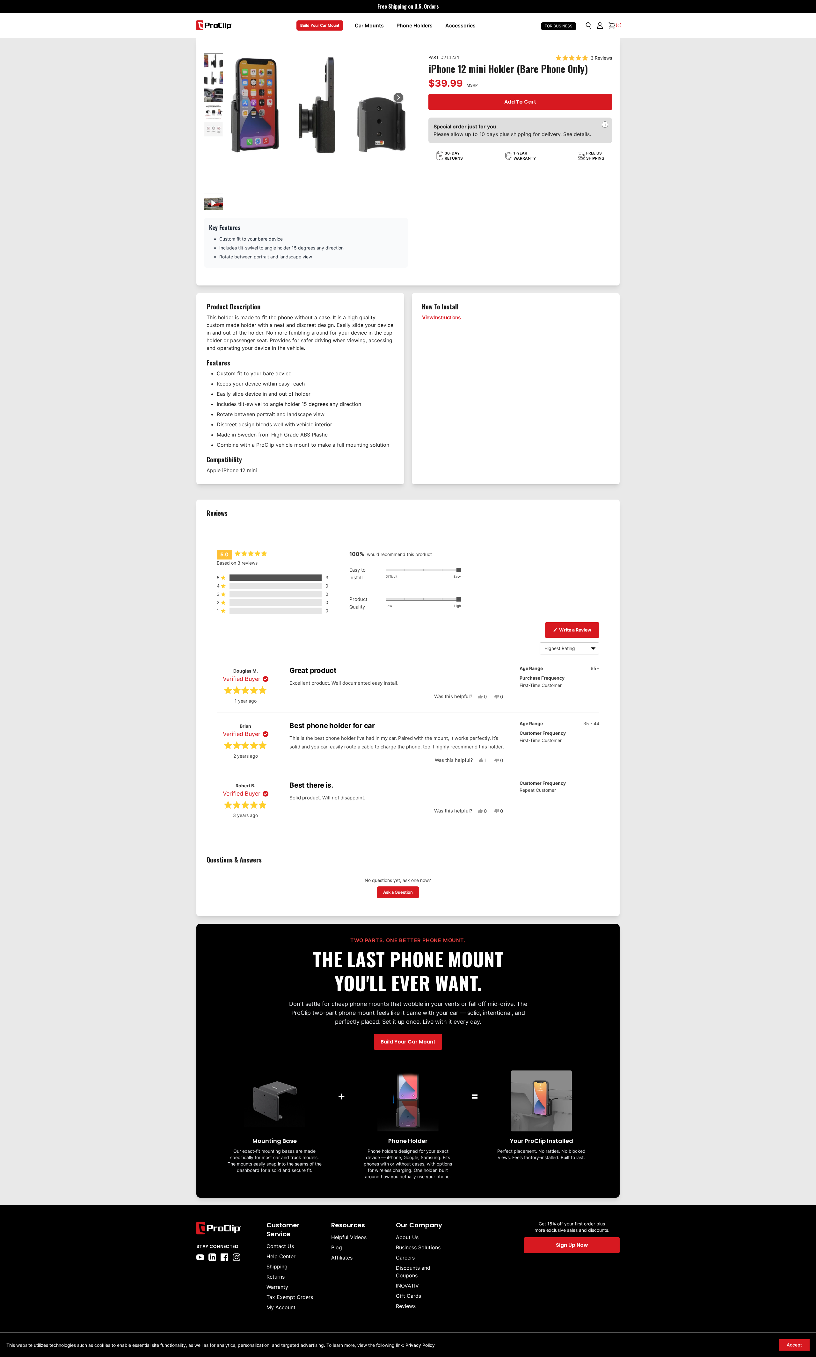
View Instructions (441, 317)
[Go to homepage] (214, 25)
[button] (398, 97)
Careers (405, 1257)
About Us (407, 1237)
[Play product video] (213, 203)
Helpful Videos (349, 1237)
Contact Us (280, 1246)
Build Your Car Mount (319, 25)
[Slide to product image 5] (213, 129)
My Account (280, 1307)
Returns (275, 1277)
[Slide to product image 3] (213, 95)
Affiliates (342, 1257)
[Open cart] (611, 25)
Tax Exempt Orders (289, 1297)
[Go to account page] (600, 25)
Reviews (406, 1306)
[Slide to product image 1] (213, 61)
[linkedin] (212, 1257)
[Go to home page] (228, 1228)
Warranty (277, 1287)
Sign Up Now (572, 1245)
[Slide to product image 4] (213, 112)
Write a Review (578, 629)
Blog (336, 1247)
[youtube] (200, 1257)
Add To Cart (520, 101)
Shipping (277, 1266)
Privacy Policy (420, 1345)
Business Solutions (418, 1247)
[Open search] (588, 25)
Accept (794, 1344)
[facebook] (224, 1257)
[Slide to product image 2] (213, 78)
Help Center (280, 1256)
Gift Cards (408, 1296)
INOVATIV (407, 1285)
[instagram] (236, 1257)
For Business (558, 26)
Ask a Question (401, 892)
